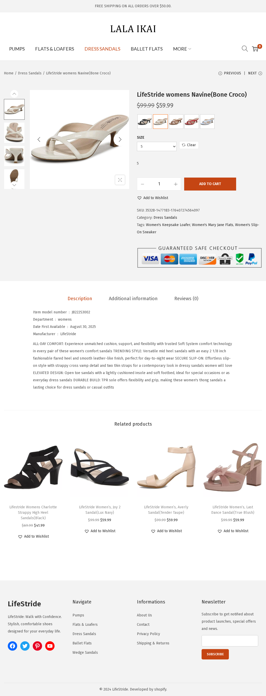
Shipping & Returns (153, 643)
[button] (152, 198)
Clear (191, 145)
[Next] (120, 139)
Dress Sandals (30, 73)
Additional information (133, 298)
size (140, 137)
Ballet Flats (82, 643)
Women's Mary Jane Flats (212, 225)
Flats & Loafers (85, 624)
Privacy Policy (148, 634)
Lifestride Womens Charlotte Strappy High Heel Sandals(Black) (33, 512)
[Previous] (38, 139)
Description (80, 298)
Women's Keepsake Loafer (168, 225)
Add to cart (210, 184)
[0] (255, 49)
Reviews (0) (186, 298)
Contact (143, 624)
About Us (144, 615)
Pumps (78, 615)
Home (9, 73)
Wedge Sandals (85, 652)
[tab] (80, 298)
